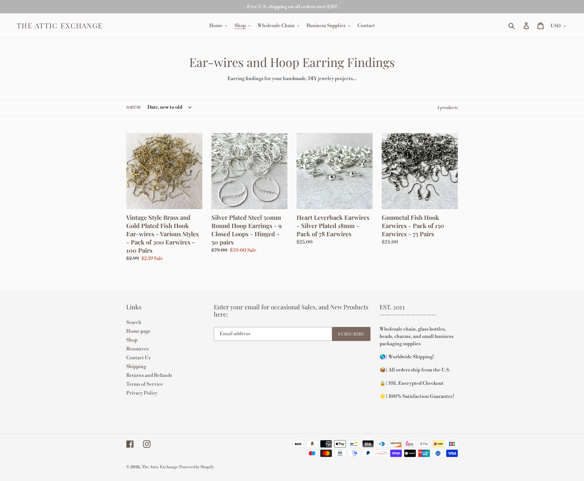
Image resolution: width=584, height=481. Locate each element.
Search (133, 322)
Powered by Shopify (196, 467)
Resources (137, 349)
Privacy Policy (142, 393)
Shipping (136, 366)
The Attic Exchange (60, 25)
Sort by (133, 107)
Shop (131, 340)
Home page (138, 331)
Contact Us (138, 358)
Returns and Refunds (149, 375)
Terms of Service (144, 384)
